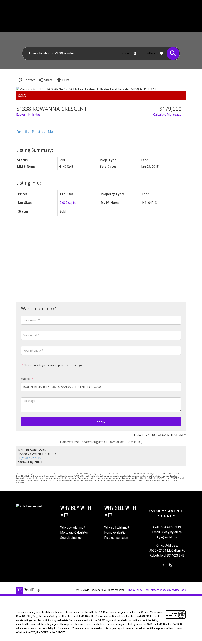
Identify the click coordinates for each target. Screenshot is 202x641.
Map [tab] (52, 131)
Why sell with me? (116, 527)
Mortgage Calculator (74, 532)
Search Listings (71, 538)
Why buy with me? (72, 527)
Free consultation (116, 538)
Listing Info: (28, 183)
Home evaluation (115, 532)
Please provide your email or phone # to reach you (53, 365)
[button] (163, 565)
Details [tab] (22, 131)
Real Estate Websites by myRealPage (165, 589)
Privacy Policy (134, 589)
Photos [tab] (38, 131)
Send (101, 422)
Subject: (26, 379)
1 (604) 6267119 (29, 458)
